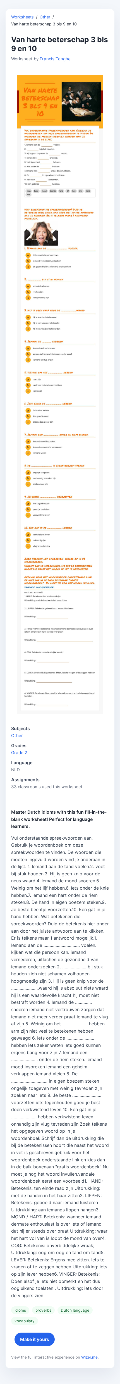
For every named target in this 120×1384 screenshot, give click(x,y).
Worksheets (22, 17)
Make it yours (34, 1339)
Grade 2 (19, 752)
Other (45, 17)
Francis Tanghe (55, 58)
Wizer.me (89, 1357)
